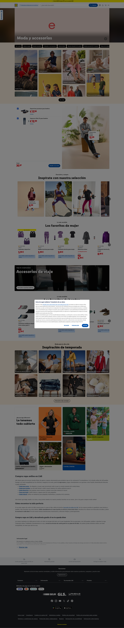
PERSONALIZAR (75, 325)
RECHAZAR (66, 325)
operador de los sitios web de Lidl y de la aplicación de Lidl (55, 304)
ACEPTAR (85, 325)
